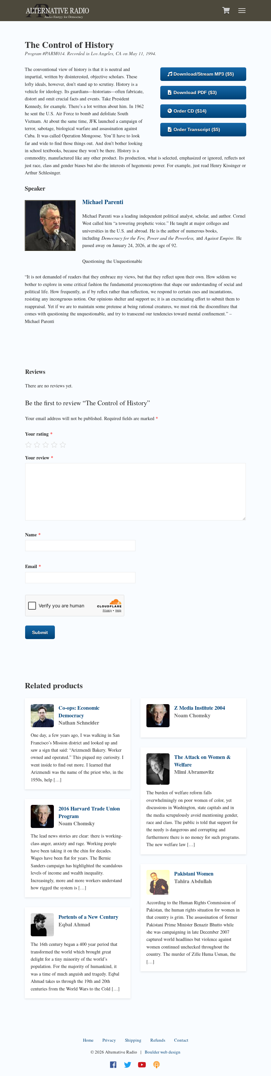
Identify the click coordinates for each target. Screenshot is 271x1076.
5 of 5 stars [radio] (62, 444)
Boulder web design (162, 1052)
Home (88, 1040)
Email (33, 566)
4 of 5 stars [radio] (54, 444)
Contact (181, 1040)
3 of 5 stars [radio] (45, 444)
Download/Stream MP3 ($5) (203, 74)
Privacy (109, 1040)
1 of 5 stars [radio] (28, 444)
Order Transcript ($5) (196, 129)
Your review (39, 457)
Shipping (133, 1040)
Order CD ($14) (189, 111)
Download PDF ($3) (194, 92)
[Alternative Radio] (57, 10)
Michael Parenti (102, 201)
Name (33, 534)
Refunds (157, 1040)
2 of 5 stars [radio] (37, 444)
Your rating (39, 433)
